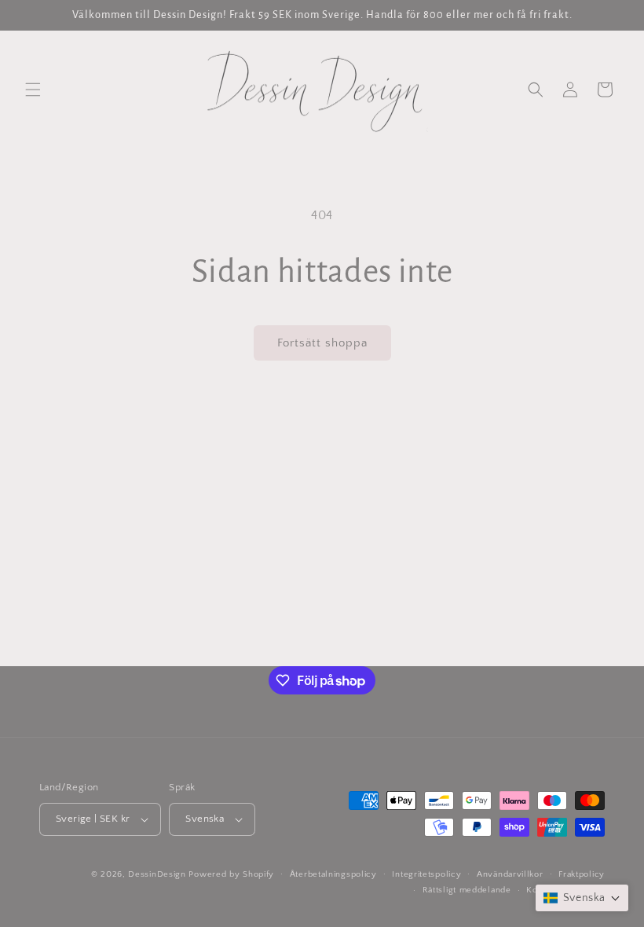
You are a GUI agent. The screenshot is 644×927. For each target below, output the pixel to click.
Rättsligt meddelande (467, 890)
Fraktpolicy (581, 874)
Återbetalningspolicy (333, 874)
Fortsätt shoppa (322, 343)
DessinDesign (156, 874)
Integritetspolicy (426, 874)
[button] (33, 89)
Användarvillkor (510, 874)
